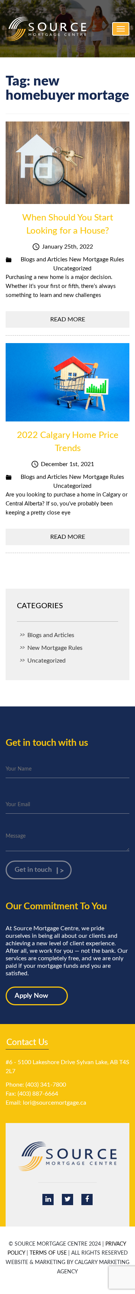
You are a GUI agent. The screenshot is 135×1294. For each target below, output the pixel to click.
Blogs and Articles (44, 259)
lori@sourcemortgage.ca (54, 1103)
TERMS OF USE (48, 1253)
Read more (67, 319)
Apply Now (31, 996)
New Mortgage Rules (96, 259)
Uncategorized (72, 268)
